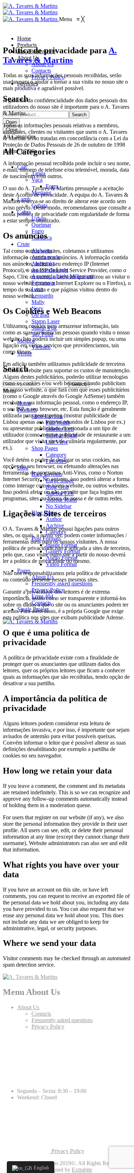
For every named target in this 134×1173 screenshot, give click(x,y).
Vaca (37, 180)
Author (54, 519)
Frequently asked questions (62, 583)
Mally (38, 302)
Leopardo (42, 296)
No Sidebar (58, 506)
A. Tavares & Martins (60, 55)
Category (56, 455)
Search (79, 114)
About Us (28, 1007)
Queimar (41, 225)
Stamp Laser (45, 321)
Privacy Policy (47, 1027)
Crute (23, 244)
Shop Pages (44, 448)
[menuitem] (24, 38)
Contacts (41, 1014)
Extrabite (82, 1170)
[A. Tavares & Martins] (30, 6)
